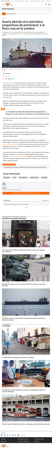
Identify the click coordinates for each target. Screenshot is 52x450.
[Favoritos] (3, 79)
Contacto (37, 441)
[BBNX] (6, 446)
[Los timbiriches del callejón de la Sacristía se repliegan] (26, 341)
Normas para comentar (23, 439)
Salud (13, 1)
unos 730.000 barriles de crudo (17, 156)
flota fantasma (23, 177)
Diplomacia (37, 1)
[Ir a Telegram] (10, 435)
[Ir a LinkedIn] (16, 435)
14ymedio (3, 439)
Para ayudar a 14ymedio (11, 13)
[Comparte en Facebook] (8, 79)
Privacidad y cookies (39, 439)
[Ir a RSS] (24, 435)
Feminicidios (21, 1)
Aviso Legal (3, 441)
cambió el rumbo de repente (11, 144)
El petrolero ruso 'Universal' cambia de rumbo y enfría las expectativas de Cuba (25, 167)
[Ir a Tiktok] (13, 435)
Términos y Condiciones (23, 441)
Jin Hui (14, 177)
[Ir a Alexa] (21, 435)
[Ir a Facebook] (2, 435)
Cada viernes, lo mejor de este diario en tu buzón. (26, 193)
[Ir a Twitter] (5, 435)
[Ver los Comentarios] (6, 79)
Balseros (27, 1)
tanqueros (7, 177)
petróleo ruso (34, 177)
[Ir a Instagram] (7, 435)
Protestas (32, 1)
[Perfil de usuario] (49, 4)
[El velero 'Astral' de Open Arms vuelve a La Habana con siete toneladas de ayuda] (26, 407)
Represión (43, 1)
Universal (44, 177)
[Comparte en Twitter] (11, 79)
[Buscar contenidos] (46, 4)
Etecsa (16, 1)
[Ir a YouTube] (18, 435)
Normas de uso (46, 200)
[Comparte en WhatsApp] (13, 79)
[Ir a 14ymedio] (10, 4)
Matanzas (48, 1)
